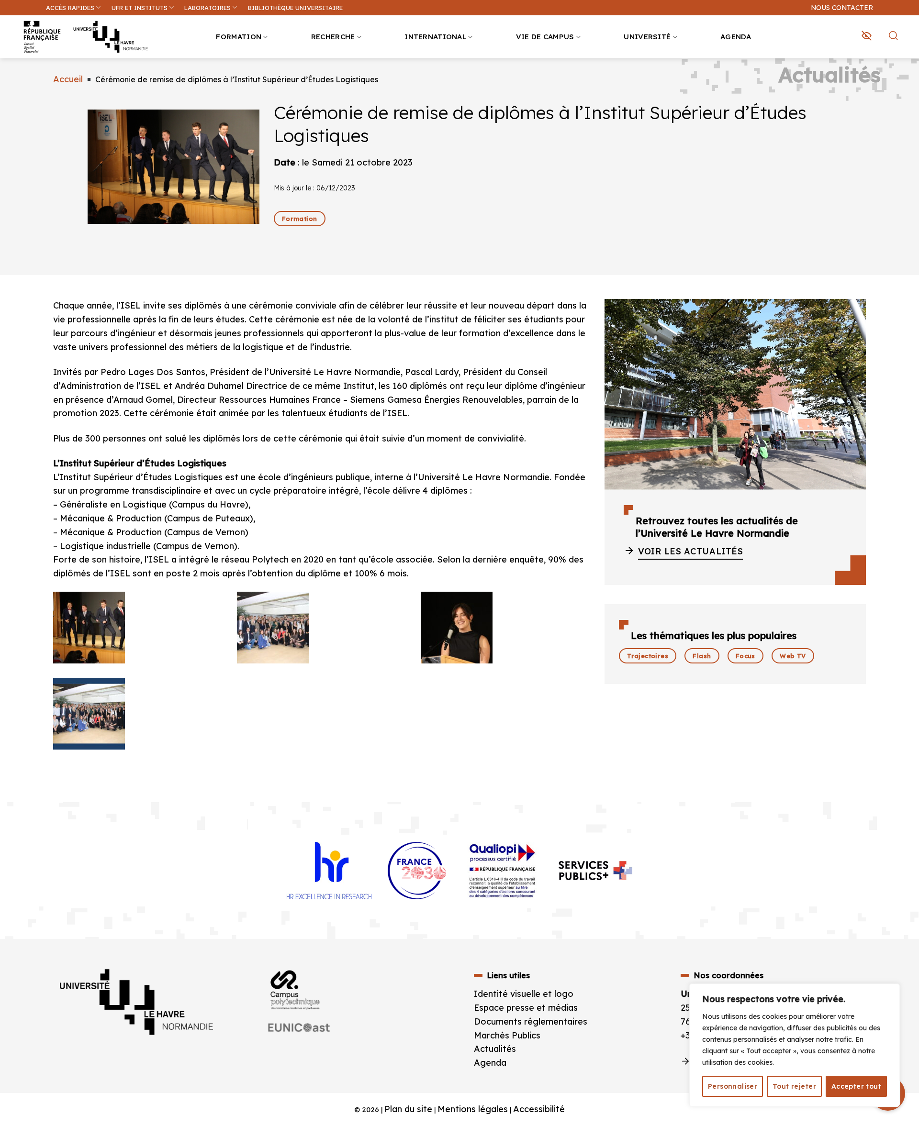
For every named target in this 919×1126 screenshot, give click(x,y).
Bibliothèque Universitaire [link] (295, 7)
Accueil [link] (68, 79)
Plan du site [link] (408, 1109)
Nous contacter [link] (842, 7)
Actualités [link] (495, 1048)
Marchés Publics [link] (508, 1035)
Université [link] (647, 36)
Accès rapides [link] (70, 7)
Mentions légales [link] (472, 1109)
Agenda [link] (735, 36)
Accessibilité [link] (539, 1109)
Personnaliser (732, 1086)
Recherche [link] (333, 36)
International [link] (435, 36)
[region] (794, 1045)
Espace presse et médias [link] (526, 1007)
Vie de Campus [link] (545, 36)
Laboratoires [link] (207, 7)
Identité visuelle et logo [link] (523, 993)
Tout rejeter (794, 1086)
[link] (906, 74)
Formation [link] (238, 36)
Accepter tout (856, 1086)
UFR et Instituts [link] (140, 7)
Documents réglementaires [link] (530, 1021)
